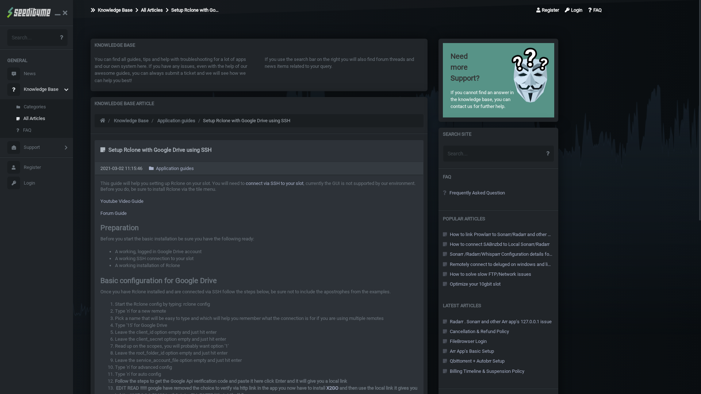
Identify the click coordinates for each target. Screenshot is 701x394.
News (30, 73)
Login (29, 183)
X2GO (332, 388)
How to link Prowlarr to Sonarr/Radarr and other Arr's (500, 234)
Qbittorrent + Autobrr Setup (477, 361)
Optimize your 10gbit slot (475, 284)
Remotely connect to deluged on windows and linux (500, 264)
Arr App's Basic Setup (471, 351)
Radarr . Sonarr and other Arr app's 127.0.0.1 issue (500, 321)
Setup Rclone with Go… (194, 10)
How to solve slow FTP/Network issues (490, 274)
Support (32, 147)
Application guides (176, 120)
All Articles (34, 118)
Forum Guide (113, 213)
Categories (35, 106)
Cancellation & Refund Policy (479, 331)
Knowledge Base (41, 89)
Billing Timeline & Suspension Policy (486, 371)
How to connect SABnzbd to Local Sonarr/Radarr (499, 244)
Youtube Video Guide (121, 201)
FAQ (27, 130)
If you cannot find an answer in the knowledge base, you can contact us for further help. (482, 80)
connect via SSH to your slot (274, 183)
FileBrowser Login (468, 341)
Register (32, 167)
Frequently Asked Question (476, 193)
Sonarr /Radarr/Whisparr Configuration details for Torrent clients (500, 254)
